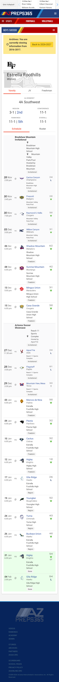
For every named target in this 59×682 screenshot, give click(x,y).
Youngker (31, 499)
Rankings (13, 632)
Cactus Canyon (33, 178)
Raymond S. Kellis (34, 214)
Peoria (30, 422)
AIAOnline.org (15, 671)
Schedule (16, 128)
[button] (57, 4)
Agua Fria (30, 351)
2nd (19, 112)
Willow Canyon (32, 230)
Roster (42, 128)
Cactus (29, 440)
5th (20, 122)
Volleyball (47, 21)
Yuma (30, 517)
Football (30, 21)
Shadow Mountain (35, 247)
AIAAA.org (13, 655)
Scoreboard (14, 661)
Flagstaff (30, 368)
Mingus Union (33, 289)
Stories (12, 644)
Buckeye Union (33, 535)
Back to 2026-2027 (41, 44)
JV (29, 90)
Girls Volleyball (8, 5)
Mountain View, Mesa (35, 384)
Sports (9, 21)
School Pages (15, 664)
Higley (29, 461)
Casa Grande (32, 307)
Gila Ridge (31, 478)
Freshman (47, 90)
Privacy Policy (16, 667)
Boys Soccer (10, 30)
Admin (11, 639)
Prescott (30, 197)
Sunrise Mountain (35, 268)
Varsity (12, 90)
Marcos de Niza (34, 401)
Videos (12, 628)
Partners (13, 651)
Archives (13, 648)
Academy (13, 635)
